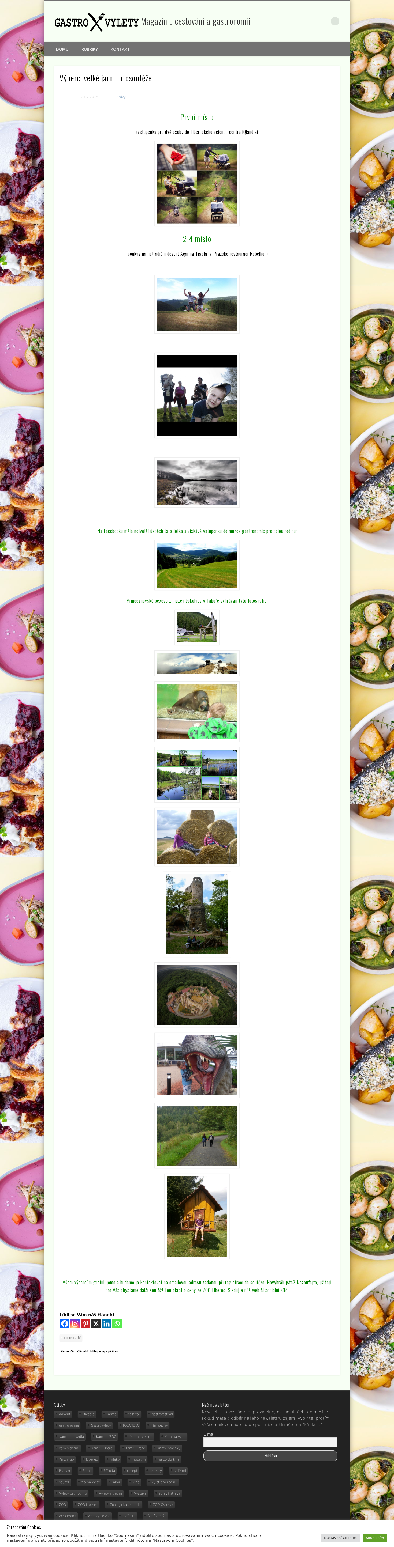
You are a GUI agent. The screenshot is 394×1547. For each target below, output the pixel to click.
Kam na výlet (175, 1437)
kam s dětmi (69, 1448)
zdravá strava (169, 1493)
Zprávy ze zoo (99, 1516)
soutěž (64, 1482)
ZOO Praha (67, 1516)
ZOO (62, 1505)
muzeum (139, 1459)
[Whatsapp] (117, 1323)
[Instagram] (75, 1323)
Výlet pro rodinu (164, 1482)
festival (134, 1414)
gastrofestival (162, 1414)
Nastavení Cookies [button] (340, 1538)
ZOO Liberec (88, 1505)
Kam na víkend (140, 1437)
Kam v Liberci (102, 1448)
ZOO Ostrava (163, 1505)
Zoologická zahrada (125, 1505)
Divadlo (88, 1414)
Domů (62, 49)
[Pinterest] (85, 1323)
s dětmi (180, 1471)
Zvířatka (129, 1516)
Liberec (92, 1459)
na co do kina (169, 1459)
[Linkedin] (106, 1323)
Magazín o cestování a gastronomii (196, 20)
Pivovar (64, 1471)
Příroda (109, 1471)
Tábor (116, 1482)
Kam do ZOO (106, 1437)
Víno (135, 1482)
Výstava (140, 1493)
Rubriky (89, 49)
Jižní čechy (159, 1425)
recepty (156, 1471)
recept (132, 1471)
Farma (111, 1414)
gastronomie (69, 1425)
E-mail (209, 1434)
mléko (115, 1459)
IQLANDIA (131, 1425)
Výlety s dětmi (110, 1493)
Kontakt (120, 49)
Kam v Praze (135, 1448)
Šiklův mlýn (157, 1516)
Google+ (324, 21)
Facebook (312, 21)
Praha (87, 1471)
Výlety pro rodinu (73, 1493)
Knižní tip (66, 1459)
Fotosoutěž (72, 1338)
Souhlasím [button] (375, 1538)
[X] (96, 1323)
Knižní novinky (168, 1448)
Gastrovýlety (101, 1425)
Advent (64, 1414)
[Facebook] (64, 1323)
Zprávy (120, 97)
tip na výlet (90, 1482)
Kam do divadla (71, 1437)
